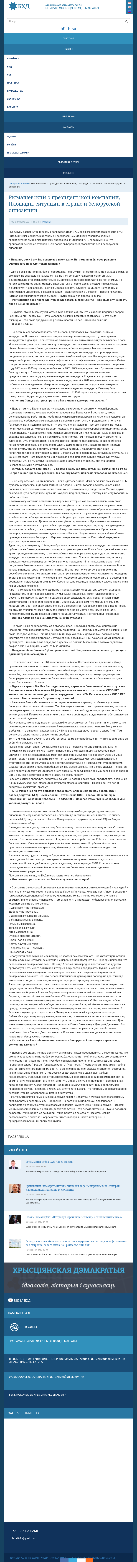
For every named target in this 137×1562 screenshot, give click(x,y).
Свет (10, 75)
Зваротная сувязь (68, 162)
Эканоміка (13, 99)
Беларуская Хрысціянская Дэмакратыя (72, 6)
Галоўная (68, 38)
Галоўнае (13, 58)
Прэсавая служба (18, 153)
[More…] (87, 1560)
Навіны (69, 49)
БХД (9, 66)
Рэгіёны (12, 144)
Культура (12, 107)
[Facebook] (64, 1560)
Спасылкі (68, 173)
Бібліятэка (68, 116)
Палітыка (13, 83)
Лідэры (11, 136)
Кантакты (68, 127)
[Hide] (91, 1560)
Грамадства (15, 91)
